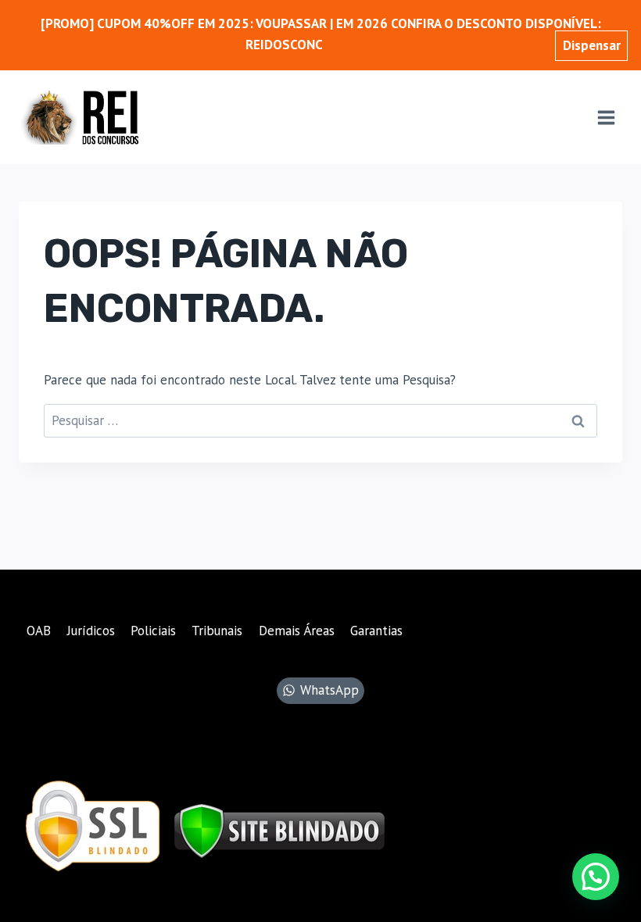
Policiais (153, 630)
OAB (39, 630)
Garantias (376, 630)
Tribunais (217, 630)
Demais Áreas (297, 630)
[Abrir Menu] (605, 117)
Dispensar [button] (592, 45)
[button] (595, 876)
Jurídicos (91, 630)
